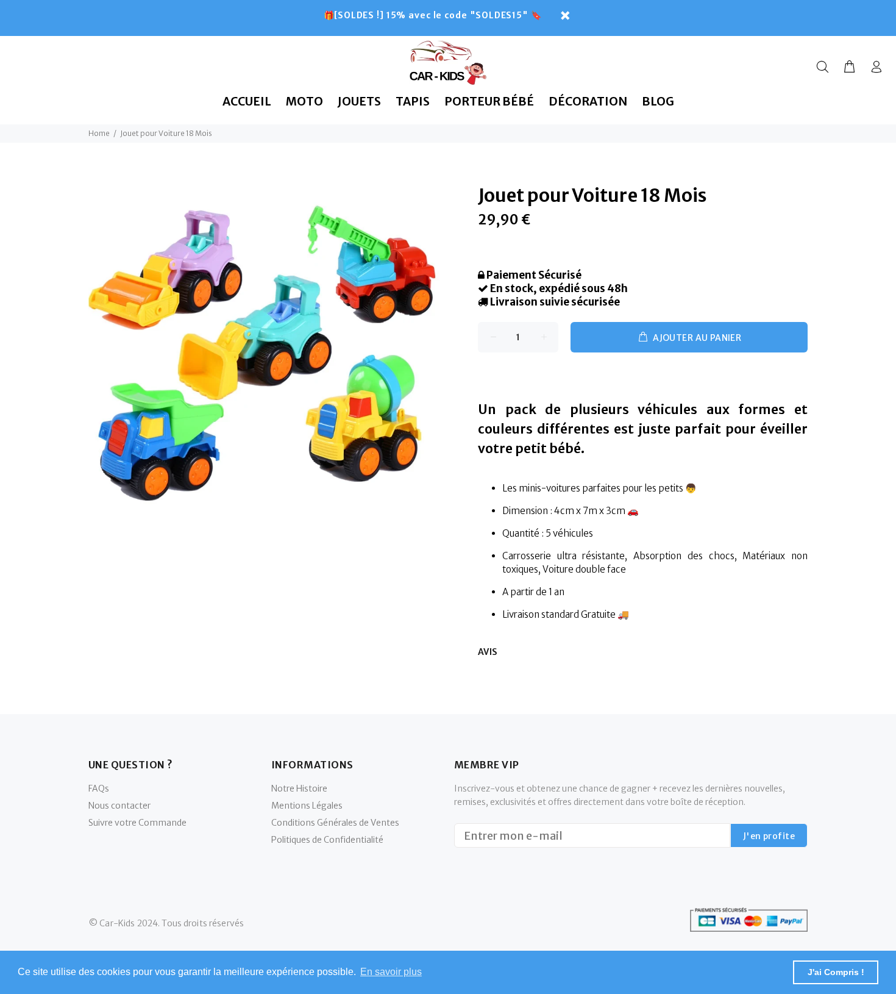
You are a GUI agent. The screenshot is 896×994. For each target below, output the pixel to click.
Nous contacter (119, 805)
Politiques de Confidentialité (327, 839)
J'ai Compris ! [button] (836, 972)
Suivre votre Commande (137, 822)
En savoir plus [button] (391, 972)
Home (99, 133)
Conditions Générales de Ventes (335, 822)
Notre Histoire (299, 788)
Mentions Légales (307, 805)
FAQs (98, 788)
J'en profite (769, 836)
